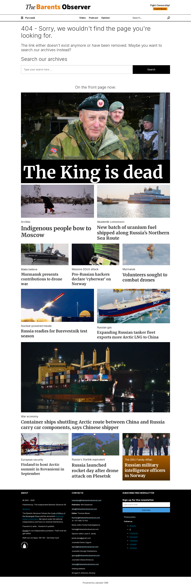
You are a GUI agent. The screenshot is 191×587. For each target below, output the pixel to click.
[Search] (168, 18)
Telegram (134, 540)
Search (151, 69)
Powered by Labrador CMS (95, 583)
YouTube (133, 548)
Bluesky (133, 526)
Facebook (134, 533)
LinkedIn (133, 544)
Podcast (93, 17)
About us (26, 509)
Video (82, 17)
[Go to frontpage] (58, 7)
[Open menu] (22, 18)
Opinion (105, 17)
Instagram (134, 537)
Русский (30, 17)
